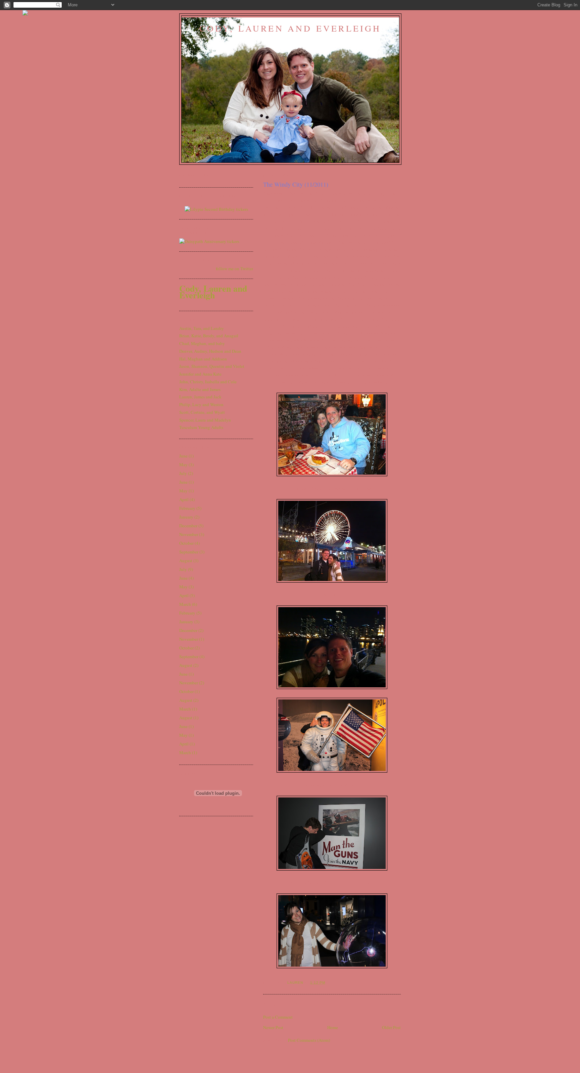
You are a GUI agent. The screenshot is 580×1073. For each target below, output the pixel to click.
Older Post (391, 1027)
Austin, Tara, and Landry (201, 328)
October (186, 543)
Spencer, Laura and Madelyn (205, 420)
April (184, 499)
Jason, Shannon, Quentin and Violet (211, 366)
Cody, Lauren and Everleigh (290, 28)
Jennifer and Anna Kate (200, 374)
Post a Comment (278, 1017)
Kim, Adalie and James (200, 389)
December (188, 526)
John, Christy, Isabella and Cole (208, 382)
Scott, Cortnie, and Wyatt (202, 412)
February (187, 508)
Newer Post (273, 1027)
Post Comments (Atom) (309, 1040)
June (183, 456)
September (188, 552)
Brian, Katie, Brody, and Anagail (208, 336)
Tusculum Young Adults (201, 427)
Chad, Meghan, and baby (202, 343)
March (185, 604)
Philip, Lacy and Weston (201, 404)
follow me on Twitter (234, 268)
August (185, 560)
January (186, 517)
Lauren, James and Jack (200, 397)
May (183, 464)
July (183, 473)
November (188, 534)
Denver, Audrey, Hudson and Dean (210, 351)
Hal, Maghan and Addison (203, 359)
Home (332, 1027)
